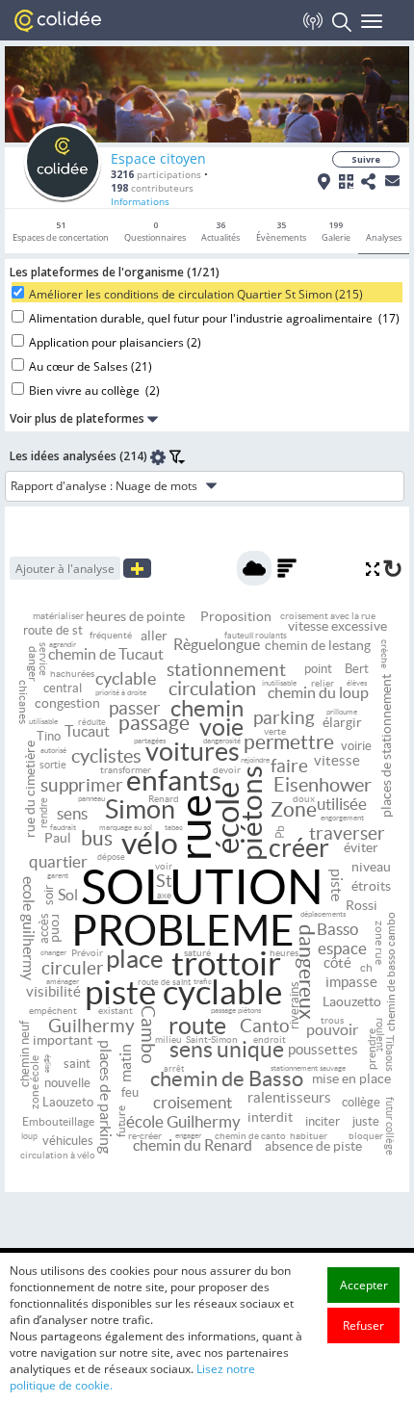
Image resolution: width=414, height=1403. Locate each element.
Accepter (364, 1285)
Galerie (336, 231)
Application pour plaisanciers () (115, 342)
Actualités (220, 231)
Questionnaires (155, 231)
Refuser (363, 1325)
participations (156, 174)
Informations (140, 201)
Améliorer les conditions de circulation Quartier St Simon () (196, 294)
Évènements (281, 231)
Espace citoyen (158, 158)
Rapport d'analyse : (62, 486)
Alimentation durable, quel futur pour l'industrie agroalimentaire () (214, 318)
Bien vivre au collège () (94, 390)
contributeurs (152, 188)
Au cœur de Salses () (90, 366)
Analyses (383, 237)
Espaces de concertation (61, 231)
